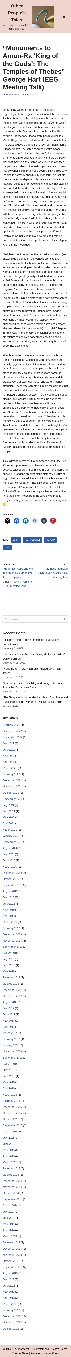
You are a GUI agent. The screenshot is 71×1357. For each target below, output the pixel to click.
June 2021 (9, 811)
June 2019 (9, 903)
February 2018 (11, 977)
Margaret (11, 94)
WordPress (52, 1353)
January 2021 (11, 835)
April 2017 (9, 1026)
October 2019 (11, 878)
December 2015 (12, 1106)
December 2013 (12, 1248)
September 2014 (12, 1199)
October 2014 (11, 1193)
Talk (7, 547)
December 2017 (12, 989)
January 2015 (11, 1174)
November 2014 (12, 1186)
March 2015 (10, 1162)
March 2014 (10, 1236)
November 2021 (12, 786)
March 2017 (10, 1032)
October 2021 (11, 792)
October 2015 (11, 1119)
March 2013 (10, 1304)
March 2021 (10, 829)
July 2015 (8, 1137)
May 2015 (9, 1150)
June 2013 (9, 1285)
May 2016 (9, 1082)
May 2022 (9, 755)
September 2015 (12, 1125)
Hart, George (32, 540)
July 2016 (8, 1069)
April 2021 (9, 823)
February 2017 (11, 1039)
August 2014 (10, 1205)
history (50, 540)
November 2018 (12, 940)
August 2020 (10, 848)
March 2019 (10, 922)
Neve (25, 1353)
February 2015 (11, 1168)
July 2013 (8, 1279)
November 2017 (12, 996)
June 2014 (9, 1217)
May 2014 (9, 1223)
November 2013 (12, 1254)
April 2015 (9, 1156)
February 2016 (11, 1100)
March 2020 (10, 866)
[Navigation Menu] (64, 17)
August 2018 (10, 952)
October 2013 (11, 1260)
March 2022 (10, 768)
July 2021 (8, 805)
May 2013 (9, 1291)
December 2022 (12, 731)
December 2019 (12, 872)
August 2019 (10, 891)
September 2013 (12, 1267)
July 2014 (8, 1211)
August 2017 (10, 1002)
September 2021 (12, 798)
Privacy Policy (58, 1348)
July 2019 (8, 897)
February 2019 (11, 928)
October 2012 (11, 1328)
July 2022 (8, 743)
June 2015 (9, 1143)
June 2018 (9, 965)
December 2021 (12, 780)
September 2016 (12, 1057)
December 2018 (12, 934)
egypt (16, 540)
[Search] (64, 619)
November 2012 (12, 1322)
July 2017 (8, 1008)
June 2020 (9, 860)
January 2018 (11, 983)
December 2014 (12, 1180)
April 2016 (9, 1088)
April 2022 (9, 761)
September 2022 (12, 737)
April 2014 (9, 1230)
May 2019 (9, 909)
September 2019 (12, 885)
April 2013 (9, 1297)
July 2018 (8, 959)
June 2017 (9, 1014)
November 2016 (12, 1051)
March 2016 (10, 1094)
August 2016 (10, 1063)
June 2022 (9, 749)
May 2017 (9, 1020)
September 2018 (12, 946)
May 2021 (9, 817)
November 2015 (12, 1113)
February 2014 (11, 1242)
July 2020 (8, 854)
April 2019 (9, 915)
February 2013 (11, 1310)
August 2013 (10, 1273)
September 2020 (12, 841)
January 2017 (11, 1045)
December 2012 (12, 1316)
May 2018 (9, 971)
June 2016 (9, 1076)
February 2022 (11, 774)
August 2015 (10, 1131)
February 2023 (11, 724)
